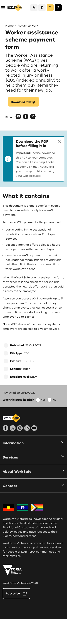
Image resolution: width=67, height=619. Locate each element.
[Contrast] (42, 7)
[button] (3, 7)
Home (9, 26)
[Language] (34, 7)
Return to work (28, 26)
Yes (43, 400)
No (54, 400)
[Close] (59, 142)
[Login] (58, 7)
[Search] (50, 7)
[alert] (33, 159)
